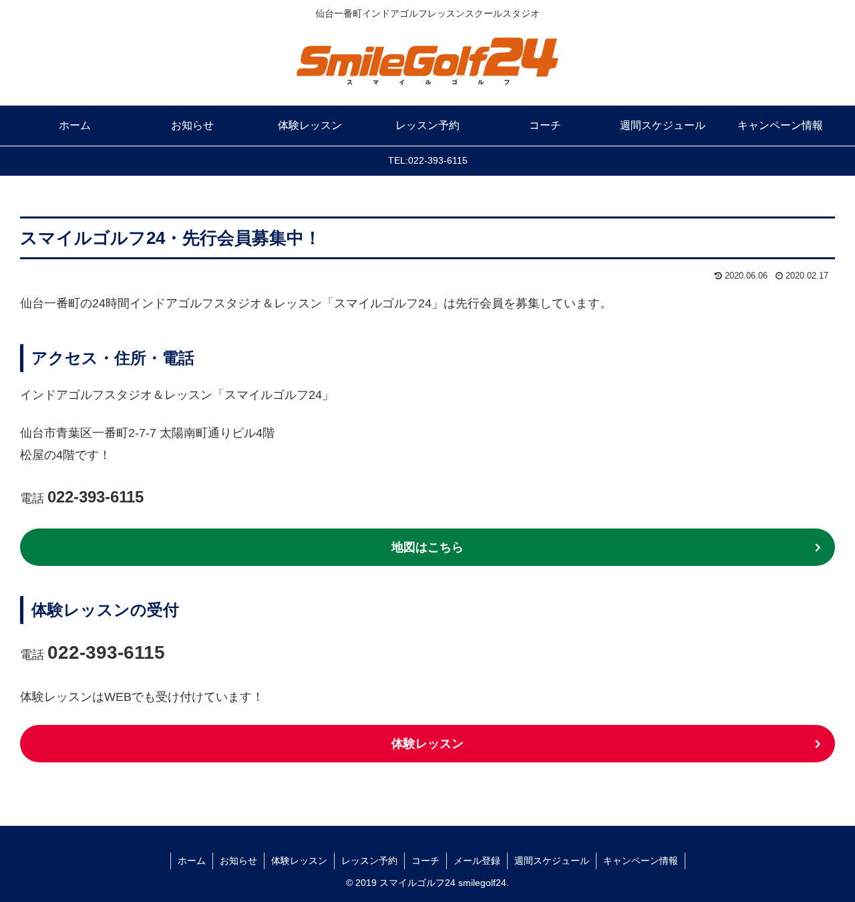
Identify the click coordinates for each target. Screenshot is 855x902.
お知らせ (238, 860)
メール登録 (477, 860)
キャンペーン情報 (640, 860)
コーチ (425, 860)
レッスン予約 (369, 860)
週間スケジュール (551, 860)
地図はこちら (427, 547)
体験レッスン (427, 743)
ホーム (192, 860)
